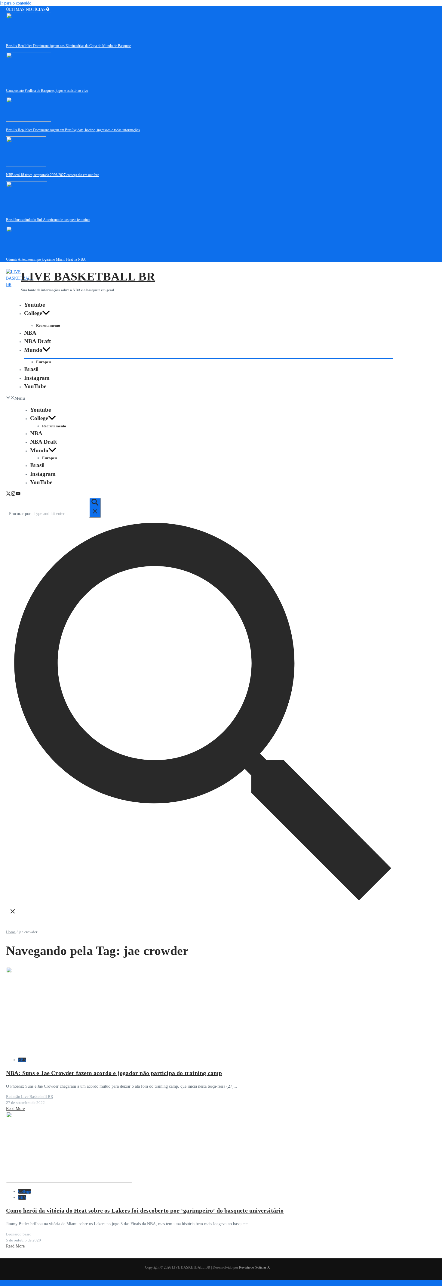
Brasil (31, 369)
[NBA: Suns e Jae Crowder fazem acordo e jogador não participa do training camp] (62, 1050)
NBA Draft (37, 341)
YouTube (35, 386)
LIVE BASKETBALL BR (88, 276)
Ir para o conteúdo (15, 3)
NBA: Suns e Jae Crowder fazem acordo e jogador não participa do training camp (114, 1073)
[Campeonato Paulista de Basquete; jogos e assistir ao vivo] (28, 81)
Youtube (34, 305)
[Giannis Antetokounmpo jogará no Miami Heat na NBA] (28, 249)
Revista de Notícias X (254, 1267)
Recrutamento (48, 325)
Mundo (33, 350)
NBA (30, 333)
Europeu (43, 362)
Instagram (37, 378)
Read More (15, 1108)
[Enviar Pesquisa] (95, 508)
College (33, 313)
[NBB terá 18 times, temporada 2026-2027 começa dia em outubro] (26, 165)
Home (11, 932)
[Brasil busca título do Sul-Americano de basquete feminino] (26, 210)
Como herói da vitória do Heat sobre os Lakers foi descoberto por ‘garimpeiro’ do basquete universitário (145, 1210)
